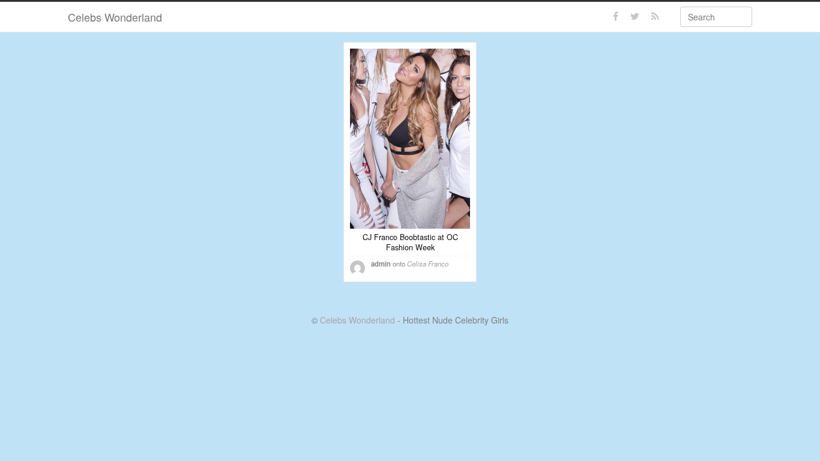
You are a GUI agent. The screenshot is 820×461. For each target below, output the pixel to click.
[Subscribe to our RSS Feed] (655, 16)
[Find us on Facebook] (615, 16)
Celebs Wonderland (115, 17)
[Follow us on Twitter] (634, 16)
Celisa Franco (427, 263)
